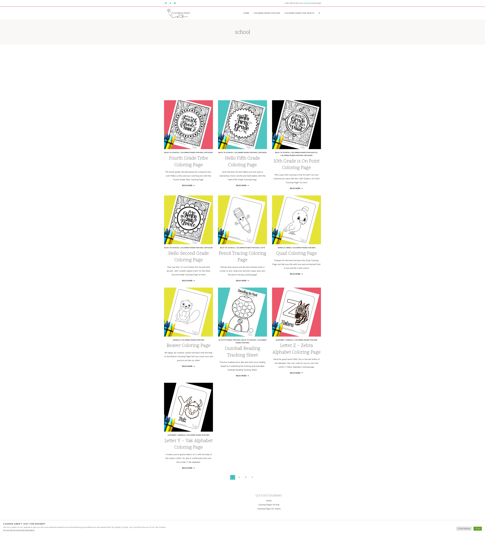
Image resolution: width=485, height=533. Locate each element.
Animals (281, 248)
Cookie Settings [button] (464, 528)
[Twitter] (170, 3)
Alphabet (280, 340)
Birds (288, 248)
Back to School (171, 152)
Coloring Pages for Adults (299, 13)
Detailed (209, 152)
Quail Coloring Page (296, 253)
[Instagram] (175, 3)
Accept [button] (477, 528)
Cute (262, 248)
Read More (188, 185)
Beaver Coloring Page (188, 345)
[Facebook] (166, 3)
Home (246, 13)
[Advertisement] (242, 72)
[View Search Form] (319, 13)
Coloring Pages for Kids (267, 13)
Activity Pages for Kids (229, 340)
